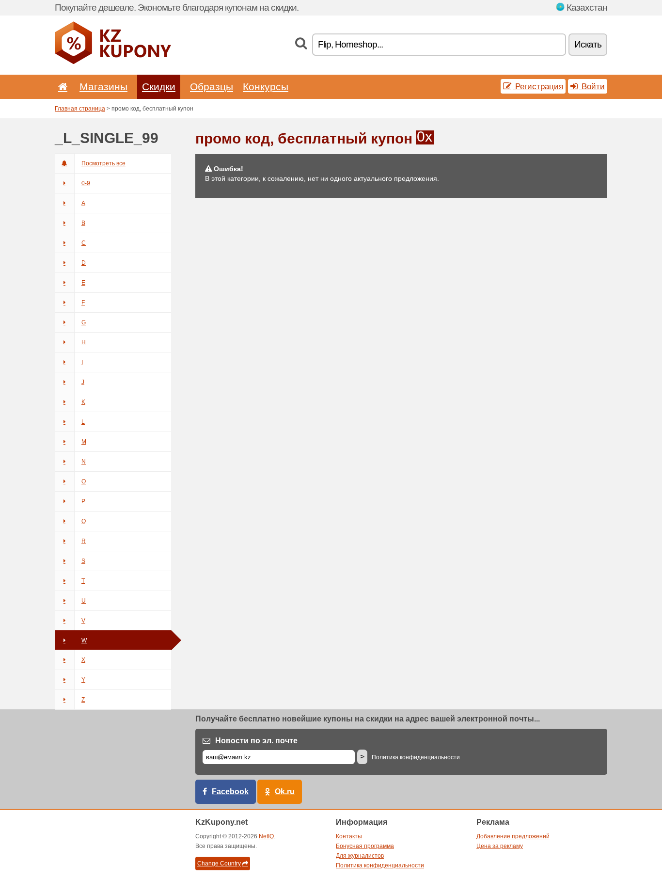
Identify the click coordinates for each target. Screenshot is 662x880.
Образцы (211, 86)
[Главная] (61, 86)
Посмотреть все (103, 163)
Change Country (219, 863)
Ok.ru (285, 791)
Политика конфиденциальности (416, 757)
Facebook (230, 791)
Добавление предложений (513, 836)
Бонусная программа (365, 846)
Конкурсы (265, 86)
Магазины (103, 86)
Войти (592, 86)
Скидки (158, 86)
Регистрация (538, 86)
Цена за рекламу (499, 846)
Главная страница (80, 108)
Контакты (349, 836)
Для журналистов (360, 855)
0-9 (85, 183)
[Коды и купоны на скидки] (113, 62)
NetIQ (266, 836)
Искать (587, 44)
